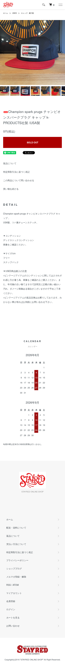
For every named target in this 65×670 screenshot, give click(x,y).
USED (14, 13)
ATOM (16, 584)
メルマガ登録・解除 (16, 576)
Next (61, 52)
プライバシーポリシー (17, 560)
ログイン (10, 609)
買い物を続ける (11, 188)
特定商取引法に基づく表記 (16, 171)
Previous (3, 52)
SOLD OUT (32, 142)
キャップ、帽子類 (27, 13)
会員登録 (10, 601)
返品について (9, 163)
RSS (8, 584)
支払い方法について (16, 544)
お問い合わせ (13, 625)
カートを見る (13, 617)
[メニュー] (60, 4)
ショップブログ (14, 568)
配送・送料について (16, 527)
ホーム (5, 13)
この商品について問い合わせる (18, 180)
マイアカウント (14, 593)
